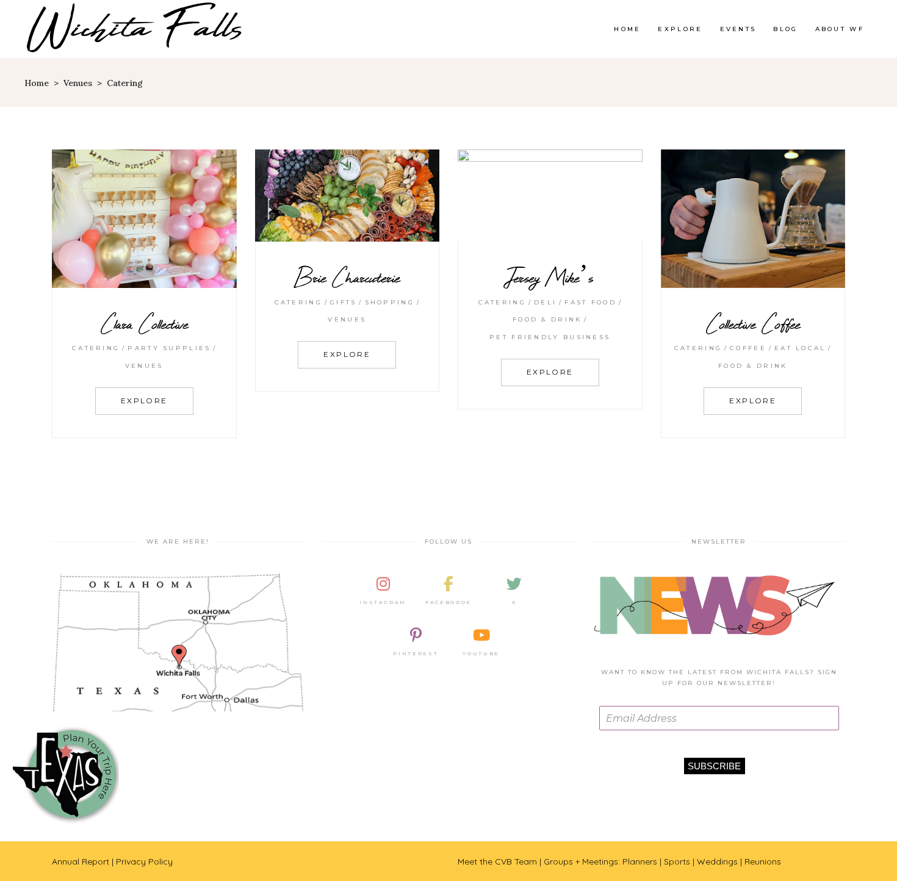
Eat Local (800, 348)
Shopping (389, 302)
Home (36, 82)
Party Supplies (169, 348)
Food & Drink (547, 319)
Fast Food (590, 302)
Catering (96, 348)
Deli (545, 302)
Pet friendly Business (549, 337)
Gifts (343, 302)
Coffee (748, 348)
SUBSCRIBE (714, 766)
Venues (77, 82)
